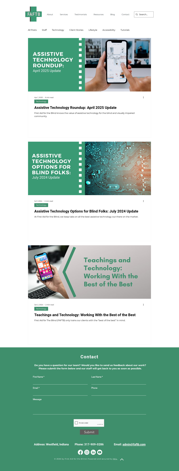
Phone (94, 388)
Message (37, 399)
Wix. (115, 459)
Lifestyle (93, 30)
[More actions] (144, 97)
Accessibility (108, 30)
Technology (58, 30)
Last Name (96, 377)
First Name (38, 377)
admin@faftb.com (134, 444)
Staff (44, 30)
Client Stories (76, 30)
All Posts (32, 30)
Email (35, 388)
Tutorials (125, 30)
